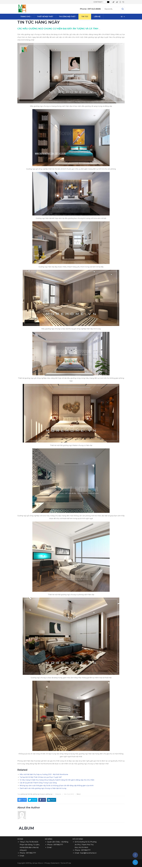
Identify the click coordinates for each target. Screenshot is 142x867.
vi (121, 17)
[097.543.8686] (135, 862)
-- (99, 30)
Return (79, 794)
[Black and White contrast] (108, 2)
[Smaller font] (117, 2)
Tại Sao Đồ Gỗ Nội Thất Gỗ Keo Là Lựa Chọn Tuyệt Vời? (41, 777)
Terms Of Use (66, 863)
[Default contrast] (105, 2)
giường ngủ (49, 794)
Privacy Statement (52, 863)
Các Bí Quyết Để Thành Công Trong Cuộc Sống (38, 783)
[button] (120, 9)
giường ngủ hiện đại (26, 794)
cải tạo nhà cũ (37, 863)
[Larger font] (113, 2)
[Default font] (123, 2)
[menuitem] (25, 17)
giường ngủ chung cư (39, 794)
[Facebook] (135, 855)
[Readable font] (120, 2)
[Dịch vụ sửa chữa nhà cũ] (22, 9)
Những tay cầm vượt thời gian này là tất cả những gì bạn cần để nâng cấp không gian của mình (57, 785)
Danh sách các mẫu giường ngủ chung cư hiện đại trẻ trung (43, 788)
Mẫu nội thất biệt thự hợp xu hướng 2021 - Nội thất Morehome (44, 774)
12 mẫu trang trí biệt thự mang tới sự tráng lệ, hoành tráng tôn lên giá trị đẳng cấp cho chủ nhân (57, 780)
